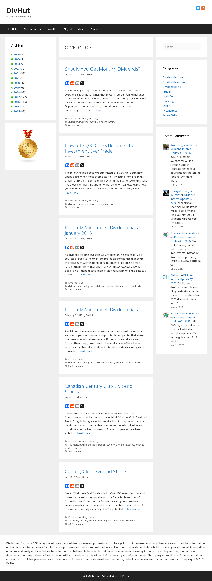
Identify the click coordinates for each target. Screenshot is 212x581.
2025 (17, 59)
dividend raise (122, 286)
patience (105, 204)
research (115, 204)
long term (95, 204)
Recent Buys (170, 110)
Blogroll (68, 29)
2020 (17, 83)
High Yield (169, 96)
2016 (17, 102)
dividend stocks (116, 520)
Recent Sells (170, 115)
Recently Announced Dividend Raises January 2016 (103, 230)
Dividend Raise (75, 282)
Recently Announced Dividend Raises (103, 309)
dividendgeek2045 (181, 145)
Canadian (101, 444)
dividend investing (125, 444)
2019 (17, 87)
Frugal (167, 91)
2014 (17, 111)
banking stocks (87, 444)
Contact (95, 29)
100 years (73, 444)
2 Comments (74, 207)
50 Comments (75, 451)
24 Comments (75, 289)
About (81, 29)
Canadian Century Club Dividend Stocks (98, 389)
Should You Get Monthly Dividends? (102, 69)
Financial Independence (185, 313)
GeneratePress (120, 576)
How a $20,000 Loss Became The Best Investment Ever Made (105, 148)
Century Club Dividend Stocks (96, 471)
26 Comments (75, 365)
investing (83, 121)
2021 (17, 78)
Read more (95, 110)
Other (166, 105)
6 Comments (74, 125)
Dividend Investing (77, 118)
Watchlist (53, 29)
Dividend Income (33, 29)
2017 (17, 97)
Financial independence (185, 233)
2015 (17, 106)
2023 (17, 68)
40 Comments (75, 524)
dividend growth (86, 286)
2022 (17, 73)
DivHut (18, 10)
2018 (17, 92)
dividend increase (105, 286)
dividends (73, 121)
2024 (17, 64)
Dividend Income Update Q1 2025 (182, 279)
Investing (93, 118)
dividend (72, 286)
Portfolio (13, 29)
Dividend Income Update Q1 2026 (182, 199)
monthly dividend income (102, 121)
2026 (17, 54)
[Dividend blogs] (28, 162)
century (111, 444)
